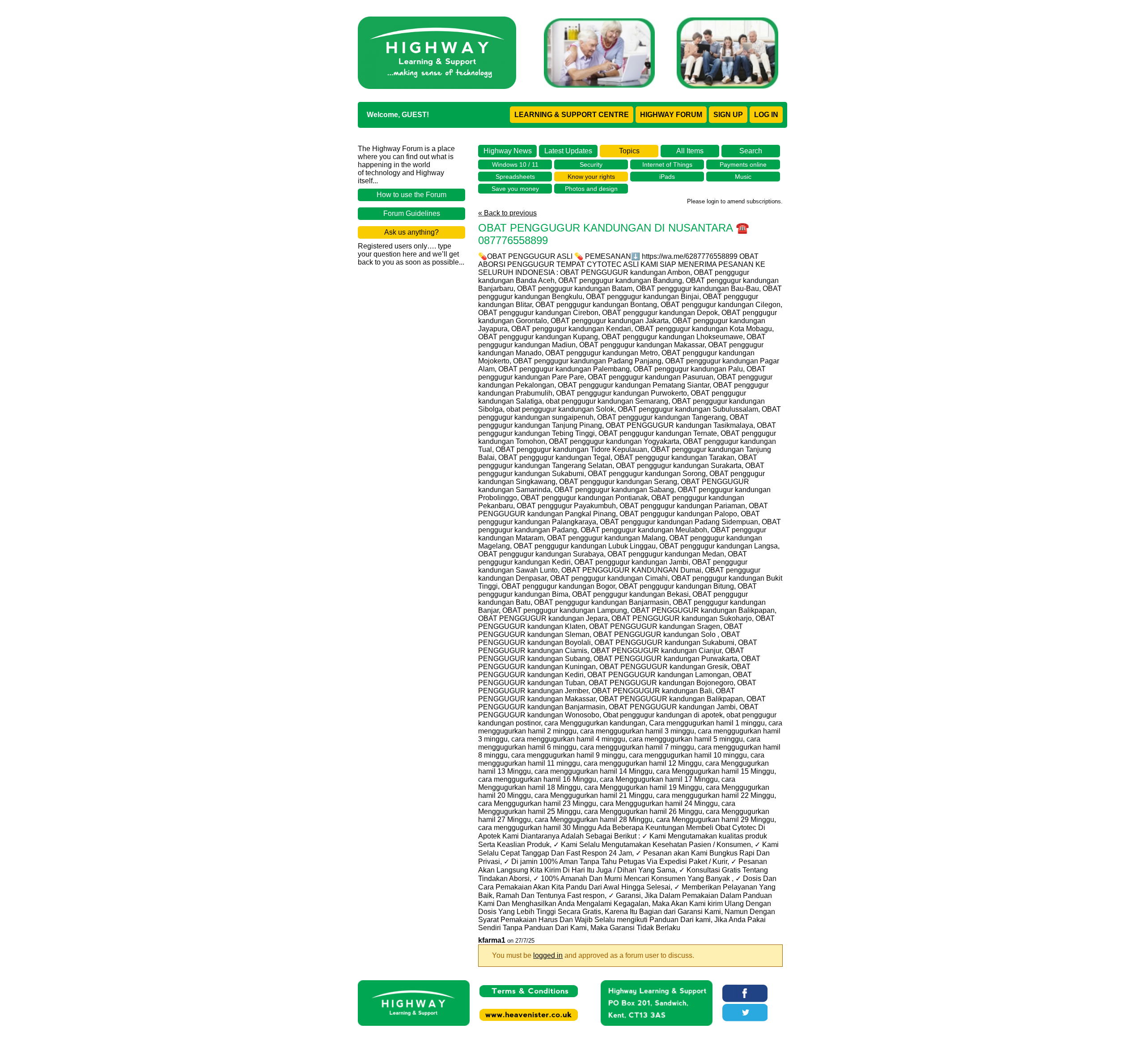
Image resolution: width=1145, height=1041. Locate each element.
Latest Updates (568, 151)
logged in (548, 955)
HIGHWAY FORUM (671, 114)
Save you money (515, 188)
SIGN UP (728, 114)
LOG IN (766, 114)
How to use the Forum (411, 194)
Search (750, 151)
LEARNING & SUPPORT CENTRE (571, 114)
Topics (629, 151)
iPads (667, 176)
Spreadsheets (515, 176)
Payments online (743, 164)
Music (743, 176)
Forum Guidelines (411, 213)
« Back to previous (507, 213)
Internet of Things (667, 164)
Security (591, 164)
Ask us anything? (411, 232)
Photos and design (591, 188)
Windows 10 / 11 (515, 164)
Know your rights (591, 176)
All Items (690, 151)
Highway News (507, 151)
